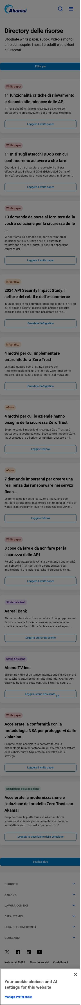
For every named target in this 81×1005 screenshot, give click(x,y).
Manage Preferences (18, 997)
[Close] (76, 974)
